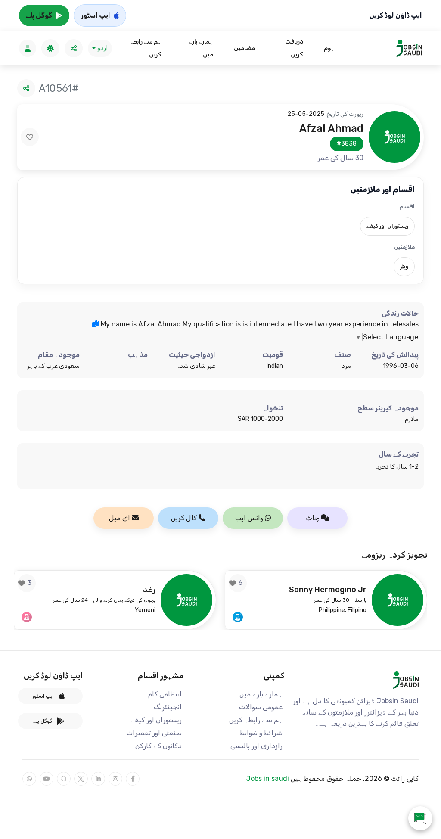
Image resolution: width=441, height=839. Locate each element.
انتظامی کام (165, 694)
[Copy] (95, 323)
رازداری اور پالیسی (256, 746)
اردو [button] (102, 48)
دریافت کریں (294, 48)
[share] (74, 48)
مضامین (244, 48)
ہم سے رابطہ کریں (145, 48)
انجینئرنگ (168, 707)
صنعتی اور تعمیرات (154, 733)
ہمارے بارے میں (201, 48)
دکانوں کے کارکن (158, 746)
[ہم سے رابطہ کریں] (420, 818)
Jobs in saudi (267, 778)
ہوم (329, 48)
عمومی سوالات (261, 707)
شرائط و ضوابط (261, 733)
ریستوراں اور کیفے (156, 720)
